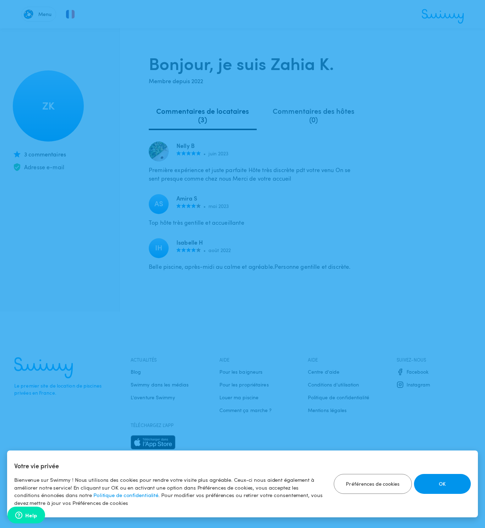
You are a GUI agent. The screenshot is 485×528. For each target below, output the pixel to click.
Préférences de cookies (372, 483)
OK (442, 483)
